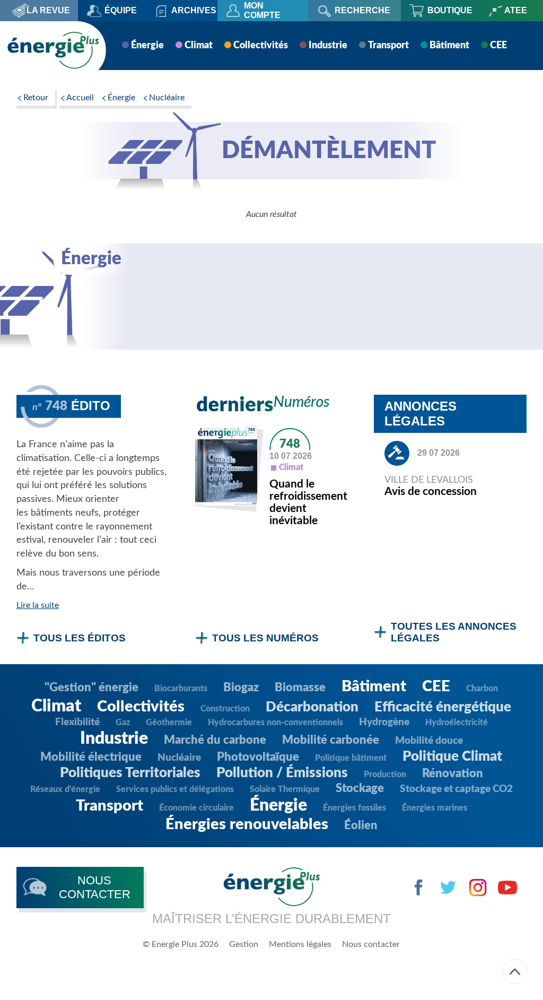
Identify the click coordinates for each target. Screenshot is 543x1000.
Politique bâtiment (351, 758)
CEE (498, 45)
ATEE (515, 10)
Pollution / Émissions (282, 773)
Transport (388, 45)
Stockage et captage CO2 (456, 789)
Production (385, 774)
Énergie (147, 45)
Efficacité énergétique (442, 707)
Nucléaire (167, 97)
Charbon (482, 688)
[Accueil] (53, 50)
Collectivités (260, 45)
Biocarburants (180, 688)
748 (289, 444)
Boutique (449, 10)
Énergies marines (434, 808)
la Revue (48, 10)
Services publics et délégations (175, 789)
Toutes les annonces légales (453, 632)
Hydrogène (384, 722)
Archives (193, 10)
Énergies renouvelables (246, 824)
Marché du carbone (215, 740)
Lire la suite (37, 605)
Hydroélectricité (456, 722)
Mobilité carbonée (330, 740)
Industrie (328, 45)
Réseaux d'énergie (65, 789)
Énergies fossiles (354, 808)
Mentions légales (300, 944)
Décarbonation (312, 707)
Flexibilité (77, 722)
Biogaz (241, 687)
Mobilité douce (429, 741)
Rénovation (452, 773)
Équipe (120, 10)
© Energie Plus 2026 (180, 944)
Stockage (360, 788)
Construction (225, 709)
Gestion (243, 944)
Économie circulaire (196, 808)
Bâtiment (449, 45)
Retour (35, 97)
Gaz (123, 722)
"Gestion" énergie (91, 687)
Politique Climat (452, 756)
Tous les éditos (79, 638)
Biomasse (300, 687)
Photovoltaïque (258, 757)
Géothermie (169, 722)
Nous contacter (371, 944)
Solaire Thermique (285, 789)
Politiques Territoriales (130, 773)
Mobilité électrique (91, 757)
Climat (199, 45)
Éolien (361, 825)
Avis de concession (430, 491)
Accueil (80, 97)
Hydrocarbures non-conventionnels (275, 722)
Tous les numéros (265, 638)
